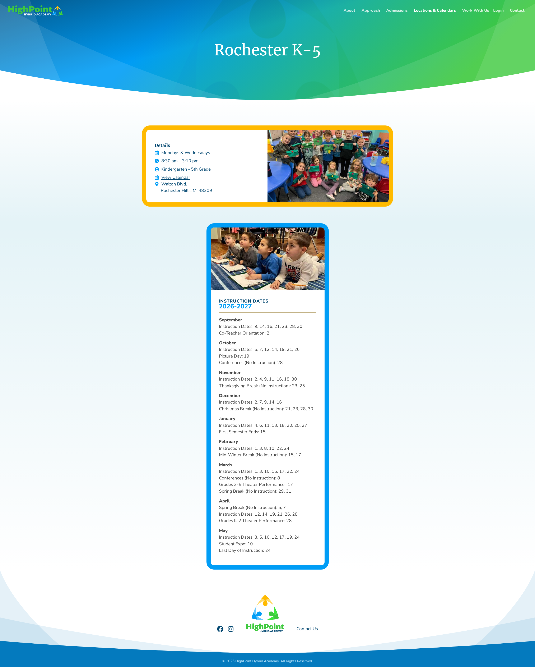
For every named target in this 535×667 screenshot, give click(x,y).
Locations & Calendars (435, 10)
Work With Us (475, 10)
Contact (517, 10)
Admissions (397, 10)
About (349, 10)
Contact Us (307, 629)
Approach (371, 10)
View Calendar (175, 177)
